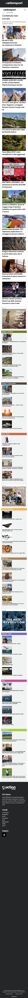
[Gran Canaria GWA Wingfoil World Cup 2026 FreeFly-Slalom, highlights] (14, 698)
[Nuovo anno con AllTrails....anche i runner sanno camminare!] (14, 400)
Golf (3, 826)
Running (5, 814)
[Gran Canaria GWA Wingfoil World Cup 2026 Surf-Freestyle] (14, 686)
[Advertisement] (14, 856)
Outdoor (5, 812)
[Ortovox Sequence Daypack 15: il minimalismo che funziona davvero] (14, 576)
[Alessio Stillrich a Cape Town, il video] (14, 639)
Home (3, 12)
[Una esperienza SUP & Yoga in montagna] (14, 671)
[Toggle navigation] (25, 9)
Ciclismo (5, 818)
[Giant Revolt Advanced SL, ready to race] (14, 514)
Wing (4, 824)
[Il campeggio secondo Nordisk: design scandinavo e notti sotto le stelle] (14, 360)
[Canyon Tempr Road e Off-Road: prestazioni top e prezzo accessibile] (14, 537)
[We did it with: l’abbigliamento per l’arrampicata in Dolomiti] (14, 337)
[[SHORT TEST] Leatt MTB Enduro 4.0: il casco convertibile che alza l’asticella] (14, 599)
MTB (3, 820)
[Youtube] (4, 835)
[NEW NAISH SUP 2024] (14, 660)
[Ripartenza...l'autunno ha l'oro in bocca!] (14, 424)
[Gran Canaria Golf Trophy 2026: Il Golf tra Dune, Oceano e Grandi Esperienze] (14, 735)
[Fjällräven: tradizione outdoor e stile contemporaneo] (14, 439)
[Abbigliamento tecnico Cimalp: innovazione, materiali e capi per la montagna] (14, 372)
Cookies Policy (9, 994)
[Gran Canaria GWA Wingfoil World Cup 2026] (14, 709)
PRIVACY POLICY (19, 994)
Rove (3, 816)
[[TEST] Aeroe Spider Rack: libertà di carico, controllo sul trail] (14, 587)
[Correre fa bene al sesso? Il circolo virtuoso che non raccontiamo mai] (14, 412)
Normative (14, 996)
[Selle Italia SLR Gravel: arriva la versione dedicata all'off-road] (14, 525)
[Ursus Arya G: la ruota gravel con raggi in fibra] (14, 548)
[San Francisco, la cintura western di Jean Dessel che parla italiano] (14, 451)
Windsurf (5, 822)
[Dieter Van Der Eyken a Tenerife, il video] (14, 650)
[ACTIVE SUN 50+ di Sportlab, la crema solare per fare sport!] (14, 389)
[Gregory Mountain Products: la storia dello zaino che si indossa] (14, 349)
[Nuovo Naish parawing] (14, 720)
